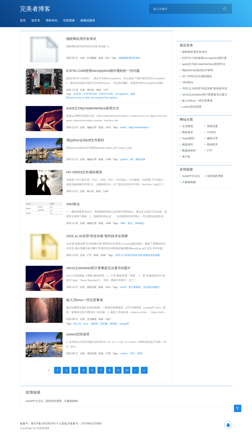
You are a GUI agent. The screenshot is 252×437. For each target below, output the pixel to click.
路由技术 (212, 144)
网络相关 (187, 132)
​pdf (131, 159)
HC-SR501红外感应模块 (84, 172)
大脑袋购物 (189, 182)
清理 (139, 353)
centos (123, 353)
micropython (121, 94)
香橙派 (94, 323)
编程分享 (92, 127)
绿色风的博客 (215, 175)
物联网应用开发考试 (81, 39)
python (123, 159)
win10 (123, 287)
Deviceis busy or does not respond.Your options (91, 97)
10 (126, 370)
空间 (132, 353)
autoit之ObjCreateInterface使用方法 (92, 108)
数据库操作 (189, 150)
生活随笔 (91, 58)
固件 (133, 94)
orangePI (124, 323)
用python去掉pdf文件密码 (85, 140)
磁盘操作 (187, 144)
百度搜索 (69, 20)
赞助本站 (52, 20)
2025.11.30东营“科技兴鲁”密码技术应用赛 (97, 236)
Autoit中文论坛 (191, 175)
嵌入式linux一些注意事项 (84, 300)
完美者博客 (35, 8)
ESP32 (77, 94)
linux (85, 323)
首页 (23, 20)
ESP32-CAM (106, 94)
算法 (130, 223)
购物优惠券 (87, 20)
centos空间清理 (77, 334)
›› (144, 370)
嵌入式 (77, 323)
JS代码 (211, 132)
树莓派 (113, 323)
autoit (123, 127)
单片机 (90, 89)
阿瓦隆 (104, 323)
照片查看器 (135, 287)
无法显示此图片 (151, 287)
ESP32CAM (90, 94)
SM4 (122, 223)
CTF (89, 255)
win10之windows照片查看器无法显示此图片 (98, 268)
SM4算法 (73, 204)
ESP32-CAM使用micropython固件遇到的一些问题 (103, 71)
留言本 (35, 20)
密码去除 (140, 159)
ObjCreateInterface (139, 127)
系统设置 (91, 287)
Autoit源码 (188, 138)
